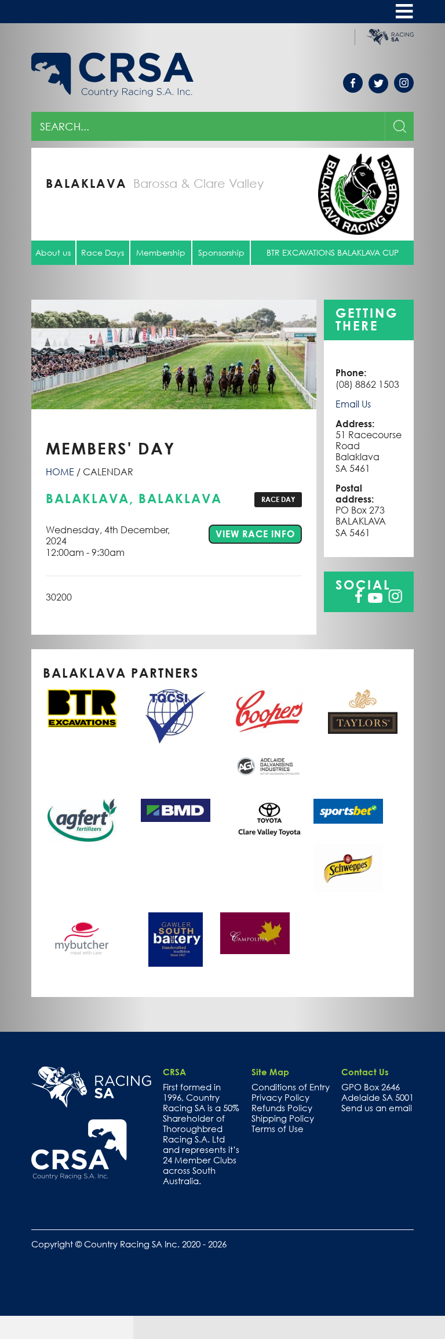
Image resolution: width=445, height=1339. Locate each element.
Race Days (102, 252)
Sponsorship (221, 252)
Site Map (270, 1072)
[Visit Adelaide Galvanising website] (268, 766)
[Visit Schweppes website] (348, 868)
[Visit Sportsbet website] (348, 811)
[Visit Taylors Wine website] (362, 711)
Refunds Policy (281, 1108)
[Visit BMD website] (175, 810)
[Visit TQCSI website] (175, 716)
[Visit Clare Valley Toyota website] (268, 819)
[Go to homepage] (79, 1149)
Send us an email (376, 1108)
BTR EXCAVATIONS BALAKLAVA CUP (333, 252)
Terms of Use (277, 1128)
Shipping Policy (282, 1118)
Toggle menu (404, 11)
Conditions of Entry (290, 1087)
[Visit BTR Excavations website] (82, 708)
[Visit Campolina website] (255, 933)
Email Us (353, 404)
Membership (160, 252)
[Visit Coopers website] (268, 711)
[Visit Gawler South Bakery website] (175, 939)
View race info (258, 533)
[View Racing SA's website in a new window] (91, 1087)
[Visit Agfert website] (82, 820)
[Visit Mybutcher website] (82, 937)
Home (60, 472)
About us (53, 252)
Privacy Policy (280, 1097)
